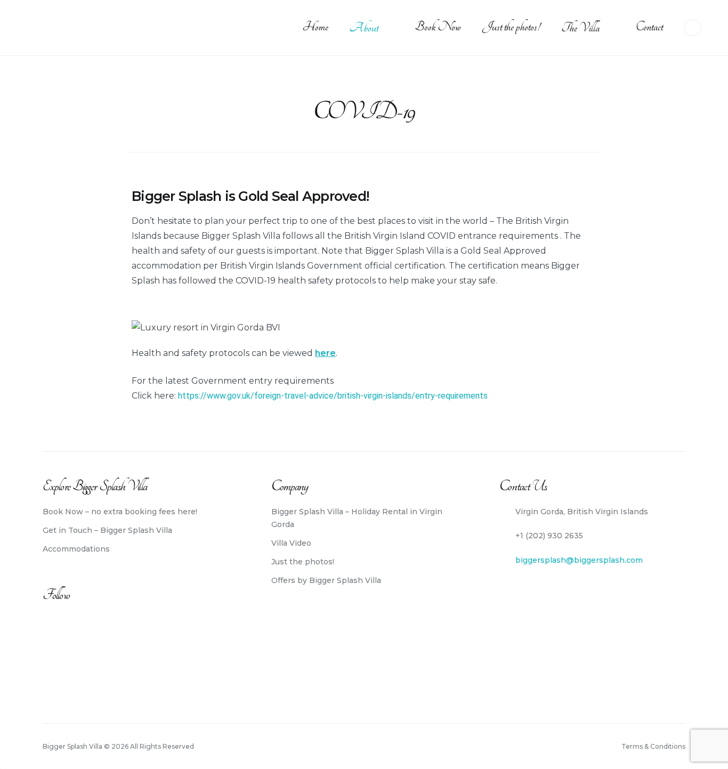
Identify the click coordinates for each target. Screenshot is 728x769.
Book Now (438, 27)
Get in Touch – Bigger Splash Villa (107, 530)
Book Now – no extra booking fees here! (120, 511)
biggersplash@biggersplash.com (579, 560)
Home (315, 27)
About (364, 28)
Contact (649, 27)
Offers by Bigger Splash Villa (326, 580)
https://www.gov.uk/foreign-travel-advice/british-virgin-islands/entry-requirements (332, 396)
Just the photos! (511, 27)
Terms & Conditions (653, 746)
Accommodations (76, 549)
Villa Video (291, 543)
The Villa (580, 28)
